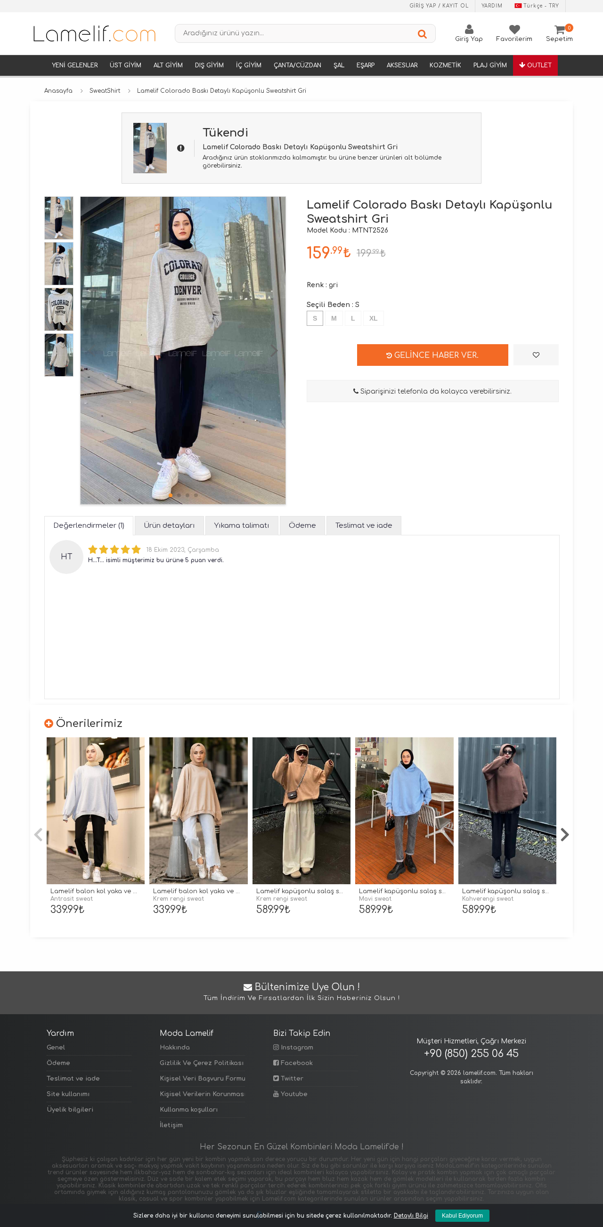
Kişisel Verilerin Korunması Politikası (202, 1094)
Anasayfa (58, 91)
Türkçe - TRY (541, 5)
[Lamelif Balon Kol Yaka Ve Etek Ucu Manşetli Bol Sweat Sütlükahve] (198, 811)
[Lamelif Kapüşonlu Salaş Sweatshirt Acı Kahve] (507, 811)
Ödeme (58, 1063)
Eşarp (366, 65)
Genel (56, 1047)
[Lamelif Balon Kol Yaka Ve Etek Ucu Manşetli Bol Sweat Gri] (96, 811)
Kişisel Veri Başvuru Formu (202, 1078)
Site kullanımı (68, 1094)
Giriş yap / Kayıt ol (439, 5)
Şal (339, 65)
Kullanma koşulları (189, 1109)
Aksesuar (402, 65)
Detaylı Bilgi (411, 1215)
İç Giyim (248, 65)
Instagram (296, 1047)
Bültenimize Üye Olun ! (302, 992)
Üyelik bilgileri (70, 1109)
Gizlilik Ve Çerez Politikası (202, 1063)
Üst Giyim (125, 65)
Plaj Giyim (490, 65)
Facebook (296, 1063)
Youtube (293, 1094)
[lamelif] (93, 33)
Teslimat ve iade (73, 1078)
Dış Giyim (209, 65)
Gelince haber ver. (435, 355)
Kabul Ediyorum (462, 1215)
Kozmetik (445, 65)
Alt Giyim (168, 65)
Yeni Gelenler (75, 65)
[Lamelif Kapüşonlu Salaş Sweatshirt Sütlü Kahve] (301, 811)
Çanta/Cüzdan (297, 65)
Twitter (291, 1078)
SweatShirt (105, 91)
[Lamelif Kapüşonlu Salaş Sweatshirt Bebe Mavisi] (404, 811)
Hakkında (175, 1047)
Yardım (492, 5)
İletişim (171, 1125)
